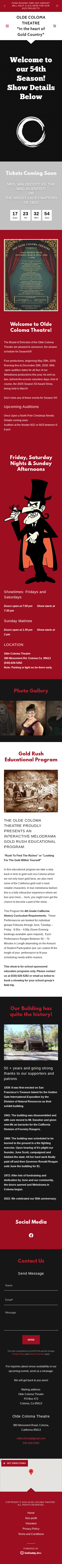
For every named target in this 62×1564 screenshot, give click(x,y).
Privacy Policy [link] (18, 1354)
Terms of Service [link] (36, 1354)
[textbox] (31, 1285)
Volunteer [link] (31, 1523)
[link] (31, 26)
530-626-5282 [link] (31, 1443)
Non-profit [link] (31, 1518)
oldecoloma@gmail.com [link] (31, 1438)
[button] (8, 26)
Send (31, 1339)
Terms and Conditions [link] (31, 1534)
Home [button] (31, 1512)
